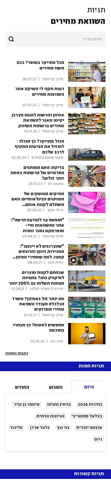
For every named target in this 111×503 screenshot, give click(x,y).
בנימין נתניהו (59, 404)
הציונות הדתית (50, 416)
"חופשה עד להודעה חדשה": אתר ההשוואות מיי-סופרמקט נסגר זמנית (37, 225)
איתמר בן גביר (26, 404)
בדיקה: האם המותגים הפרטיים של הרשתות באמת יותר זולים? (37, 173)
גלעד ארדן (39, 428)
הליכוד (16, 428)
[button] (55, 16)
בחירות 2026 (90, 404)
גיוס (98, 439)
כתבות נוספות (16, 353)
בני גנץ (63, 428)
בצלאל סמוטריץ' (87, 416)
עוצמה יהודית (89, 428)
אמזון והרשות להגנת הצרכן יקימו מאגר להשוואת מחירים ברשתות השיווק (37, 120)
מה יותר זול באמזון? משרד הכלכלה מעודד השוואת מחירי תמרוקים (38, 304)
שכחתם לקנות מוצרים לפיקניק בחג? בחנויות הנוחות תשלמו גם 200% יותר (36, 278)
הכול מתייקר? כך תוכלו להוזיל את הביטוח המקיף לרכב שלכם (39, 146)
